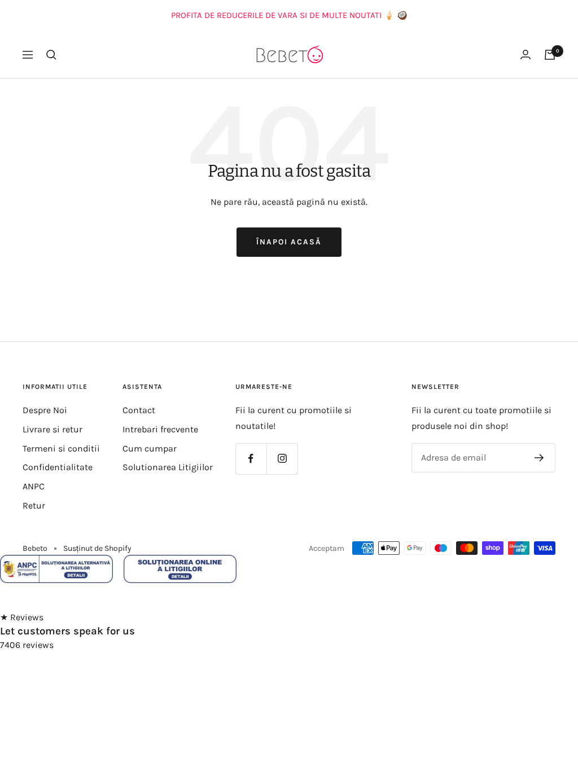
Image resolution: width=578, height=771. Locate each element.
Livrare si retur (52, 429)
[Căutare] (51, 55)
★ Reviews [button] (21, 617)
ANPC (34, 486)
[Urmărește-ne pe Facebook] (250, 458)
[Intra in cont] (525, 54)
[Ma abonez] (539, 458)
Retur (34, 505)
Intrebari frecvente (160, 429)
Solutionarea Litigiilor (167, 467)
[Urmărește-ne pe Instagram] (281, 458)
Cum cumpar (149, 448)
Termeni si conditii (61, 448)
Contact (138, 410)
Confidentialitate (58, 467)
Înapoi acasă (289, 242)
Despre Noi (45, 410)
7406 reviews (27, 644)
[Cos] (549, 55)
